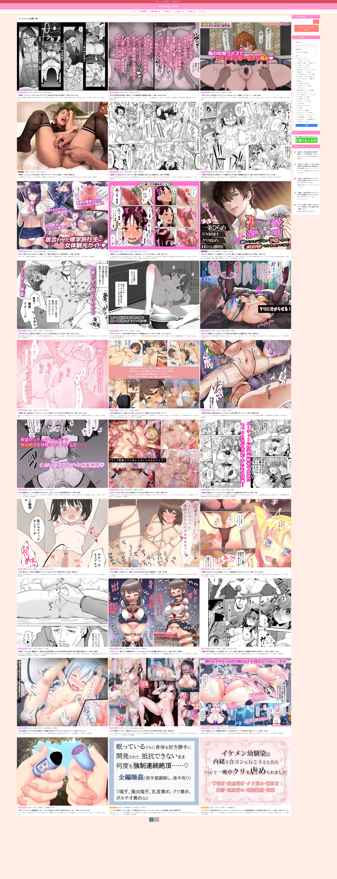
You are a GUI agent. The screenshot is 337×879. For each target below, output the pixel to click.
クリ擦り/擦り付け (127, 807)
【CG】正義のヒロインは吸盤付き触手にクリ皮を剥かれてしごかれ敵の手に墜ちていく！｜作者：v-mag (234, 731)
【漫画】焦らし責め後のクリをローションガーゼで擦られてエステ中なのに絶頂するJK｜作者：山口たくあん (52, 413)
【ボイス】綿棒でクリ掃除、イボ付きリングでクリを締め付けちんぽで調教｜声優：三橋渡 (308, 206)
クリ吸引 (232, 330)
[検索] (316, 22)
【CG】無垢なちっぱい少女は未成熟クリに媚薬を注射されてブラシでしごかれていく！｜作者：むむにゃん (52, 731)
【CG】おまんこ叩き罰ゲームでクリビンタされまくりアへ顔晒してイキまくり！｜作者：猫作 (231, 95)
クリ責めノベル (179, 11)
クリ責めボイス (167, 11)
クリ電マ (230, 92)
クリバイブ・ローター (51, 251)
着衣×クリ (224, 92)
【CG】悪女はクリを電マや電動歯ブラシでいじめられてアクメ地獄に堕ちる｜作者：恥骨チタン (48, 572)
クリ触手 (239, 171)
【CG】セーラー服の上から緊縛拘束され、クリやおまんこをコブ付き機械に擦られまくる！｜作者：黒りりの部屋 (145, 651)
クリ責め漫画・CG (155, 11)
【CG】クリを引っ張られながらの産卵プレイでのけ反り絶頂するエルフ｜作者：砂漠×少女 (138, 492)
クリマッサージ (136, 807)
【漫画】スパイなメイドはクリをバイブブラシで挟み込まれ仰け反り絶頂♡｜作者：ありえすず (48, 95)
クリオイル (231, 251)
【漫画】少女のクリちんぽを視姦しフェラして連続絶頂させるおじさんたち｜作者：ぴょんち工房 (232, 572)
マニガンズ (21, 171)
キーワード (299, 42)
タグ (297, 56)
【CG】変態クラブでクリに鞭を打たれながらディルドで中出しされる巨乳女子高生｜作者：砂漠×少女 (141, 731)
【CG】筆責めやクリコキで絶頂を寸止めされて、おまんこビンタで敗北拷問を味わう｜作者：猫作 (49, 492)
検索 (306, 125)
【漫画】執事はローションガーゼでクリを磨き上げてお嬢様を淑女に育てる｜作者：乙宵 (229, 492)
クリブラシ (143, 807)
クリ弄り (30, 92)
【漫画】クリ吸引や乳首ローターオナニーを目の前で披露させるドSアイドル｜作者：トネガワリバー (308, 180)
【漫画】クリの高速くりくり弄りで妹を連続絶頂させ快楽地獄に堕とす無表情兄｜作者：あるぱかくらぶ (308, 166)
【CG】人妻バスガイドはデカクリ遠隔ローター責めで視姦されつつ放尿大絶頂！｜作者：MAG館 (48, 254)
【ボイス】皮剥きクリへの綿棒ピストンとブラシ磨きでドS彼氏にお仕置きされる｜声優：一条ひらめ (233, 254)
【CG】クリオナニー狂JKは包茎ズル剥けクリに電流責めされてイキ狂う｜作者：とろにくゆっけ (140, 333)
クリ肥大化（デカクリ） (230, 171)
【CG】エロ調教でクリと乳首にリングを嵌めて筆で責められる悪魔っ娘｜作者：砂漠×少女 (230, 333)
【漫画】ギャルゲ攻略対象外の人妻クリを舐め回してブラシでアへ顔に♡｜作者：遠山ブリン (138, 254)
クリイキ (40, 92)
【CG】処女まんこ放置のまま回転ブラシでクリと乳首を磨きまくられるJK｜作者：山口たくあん (48, 333)
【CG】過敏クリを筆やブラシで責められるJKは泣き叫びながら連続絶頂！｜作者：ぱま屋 (138, 572)
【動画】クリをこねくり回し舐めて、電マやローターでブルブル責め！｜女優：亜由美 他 (46, 174)
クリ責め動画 (142, 11)
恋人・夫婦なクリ (217, 251)
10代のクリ (141, 171)
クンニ (126, 92)
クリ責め (229, 410)
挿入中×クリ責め (47, 92)
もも (310, 182)
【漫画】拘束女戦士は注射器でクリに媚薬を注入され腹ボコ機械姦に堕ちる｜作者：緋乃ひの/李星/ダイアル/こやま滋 (238, 174)
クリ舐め (35, 92)
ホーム (134, 11)
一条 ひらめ (204, 251)
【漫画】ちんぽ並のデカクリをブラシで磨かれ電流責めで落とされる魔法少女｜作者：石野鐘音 (139, 174)
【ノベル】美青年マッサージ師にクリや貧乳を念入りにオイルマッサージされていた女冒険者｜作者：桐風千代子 (145, 810)
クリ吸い (135, 171)
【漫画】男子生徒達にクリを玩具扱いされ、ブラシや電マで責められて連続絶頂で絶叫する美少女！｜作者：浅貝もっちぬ (239, 651)
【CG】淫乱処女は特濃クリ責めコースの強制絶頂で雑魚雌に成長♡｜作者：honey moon (137, 95)
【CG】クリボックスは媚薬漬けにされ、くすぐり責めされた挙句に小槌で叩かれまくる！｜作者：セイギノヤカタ (54, 810)
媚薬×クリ (222, 171)
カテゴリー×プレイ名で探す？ (306, 28)
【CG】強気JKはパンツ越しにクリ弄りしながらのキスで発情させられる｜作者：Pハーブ (137, 413)
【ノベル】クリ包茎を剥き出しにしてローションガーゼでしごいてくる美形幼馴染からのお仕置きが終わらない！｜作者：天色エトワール (244, 810)
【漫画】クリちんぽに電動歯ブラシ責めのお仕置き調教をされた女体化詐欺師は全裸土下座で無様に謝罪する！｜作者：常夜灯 (58, 651)
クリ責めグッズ (191, 11)
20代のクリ (223, 807)
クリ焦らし (225, 251)
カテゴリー (299, 49)
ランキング (202, 11)
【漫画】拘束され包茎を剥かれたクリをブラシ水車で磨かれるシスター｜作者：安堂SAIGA (230, 413)
